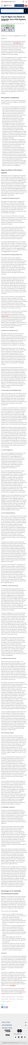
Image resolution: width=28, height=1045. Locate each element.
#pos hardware (20, 996)
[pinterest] (25, 1037)
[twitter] (15, 1037)
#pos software (5, 999)
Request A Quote (23, 2)
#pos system (12, 999)
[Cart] (25, 5)
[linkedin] (22, 1037)
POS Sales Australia (22, 1042)
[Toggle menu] (2, 6)
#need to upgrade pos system (9, 996)
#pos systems (20, 999)
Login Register (26, 1)
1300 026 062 (20, 5)
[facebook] (18, 1037)
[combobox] (12, 11)
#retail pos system (6, 1001)
